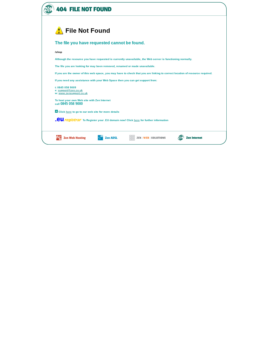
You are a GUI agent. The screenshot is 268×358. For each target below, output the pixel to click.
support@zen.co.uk (70, 90)
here (69, 111)
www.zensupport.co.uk (73, 93)
